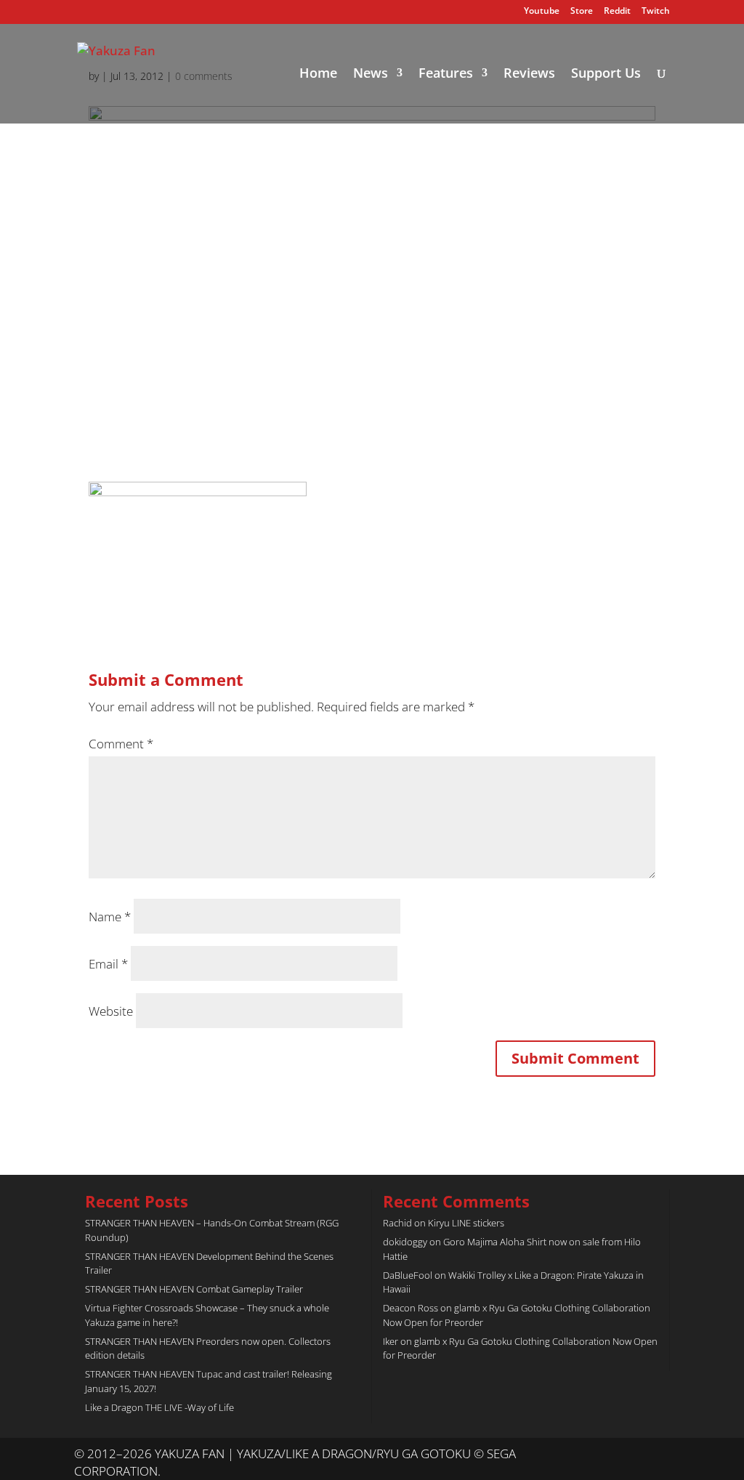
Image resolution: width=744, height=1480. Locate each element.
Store (581, 12)
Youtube (541, 12)
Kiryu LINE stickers (466, 1222)
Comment (121, 743)
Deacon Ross (410, 1307)
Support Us (606, 74)
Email (108, 963)
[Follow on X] (629, 1454)
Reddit (617, 12)
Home (318, 74)
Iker (390, 1341)
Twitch (656, 12)
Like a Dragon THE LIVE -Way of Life (159, 1407)
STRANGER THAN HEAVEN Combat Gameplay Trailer (194, 1288)
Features (445, 74)
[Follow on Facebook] (658, 1454)
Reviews (529, 74)
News (370, 74)
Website (111, 1011)
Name (110, 916)
